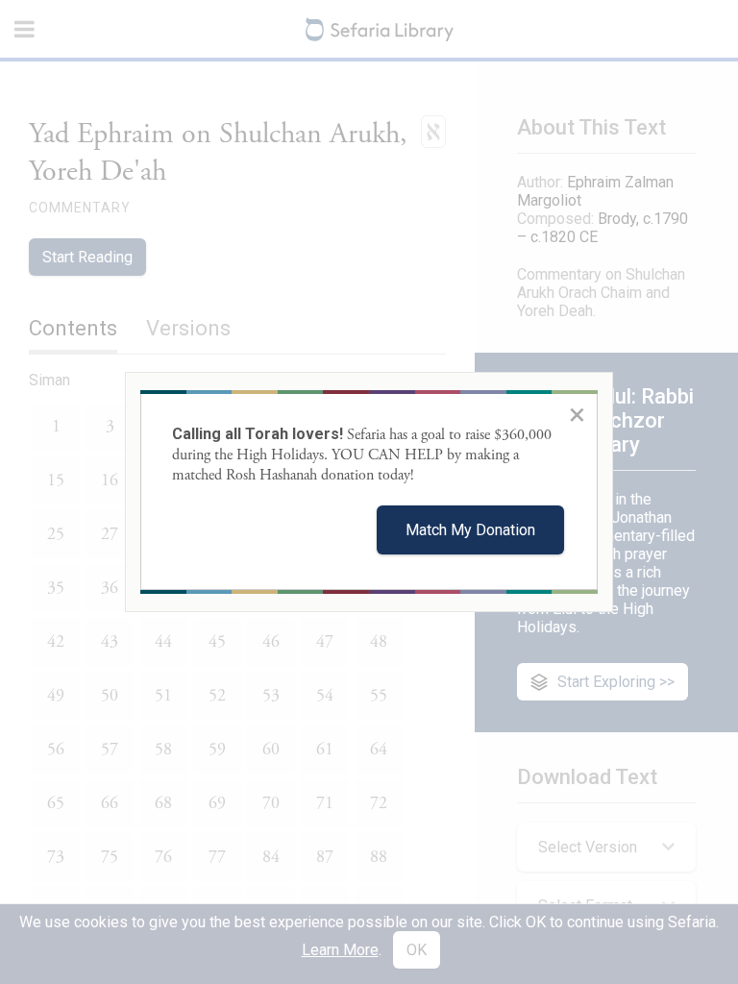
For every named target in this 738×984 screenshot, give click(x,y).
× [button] (577, 414)
